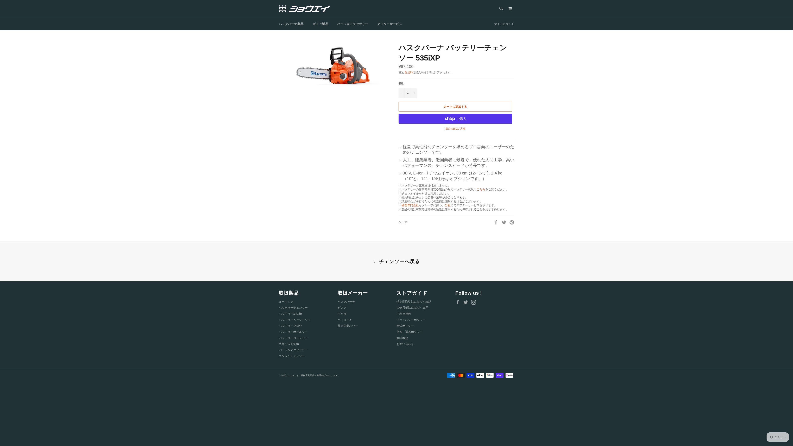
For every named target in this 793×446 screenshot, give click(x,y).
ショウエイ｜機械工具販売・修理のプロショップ (312, 375)
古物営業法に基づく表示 (412, 307)
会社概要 (402, 338)
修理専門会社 (410, 205)
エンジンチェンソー (292, 356)
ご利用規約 (403, 314)
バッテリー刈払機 (290, 314)
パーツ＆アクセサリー (352, 24)
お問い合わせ (405, 344)
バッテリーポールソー (293, 331)
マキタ (342, 314)
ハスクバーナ (346, 301)
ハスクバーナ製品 (291, 24)
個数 (401, 83)
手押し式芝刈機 (289, 344)
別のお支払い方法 (455, 128)
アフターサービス (389, 24)
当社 (448, 205)
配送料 (409, 72)
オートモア (286, 301)
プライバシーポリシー (410, 319)
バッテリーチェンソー (293, 307)
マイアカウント (504, 24)
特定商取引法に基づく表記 (413, 301)
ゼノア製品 (320, 24)
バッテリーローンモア (293, 338)
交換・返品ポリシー (409, 331)
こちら (481, 189)
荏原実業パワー (348, 325)
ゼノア (342, 307)
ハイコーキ (345, 319)
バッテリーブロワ (290, 325)
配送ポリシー (405, 325)
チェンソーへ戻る (399, 261)
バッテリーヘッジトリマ (295, 319)
